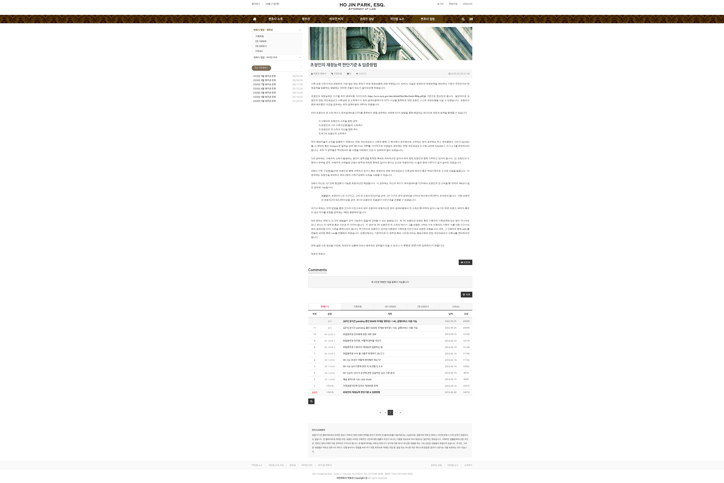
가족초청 (358, 307)
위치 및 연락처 (325, 465)
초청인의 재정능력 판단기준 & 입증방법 (361, 392)
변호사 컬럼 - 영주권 (263, 30)
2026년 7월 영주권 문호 (264, 84)
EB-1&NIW (390, 307)
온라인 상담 (367, 19)
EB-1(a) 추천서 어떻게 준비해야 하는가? (361, 360)
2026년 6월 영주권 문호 (264, 89)
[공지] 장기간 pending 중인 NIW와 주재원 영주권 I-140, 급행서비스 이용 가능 (379, 321)
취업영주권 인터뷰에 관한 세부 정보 (359, 334)
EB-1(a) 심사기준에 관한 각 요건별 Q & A (362, 366)
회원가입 (453, 4)
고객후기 (468, 465)
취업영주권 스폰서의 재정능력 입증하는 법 (362, 347)
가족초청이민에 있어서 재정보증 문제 (360, 386)
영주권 (306, 19)
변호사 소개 (275, 19)
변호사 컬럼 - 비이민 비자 (265, 57)
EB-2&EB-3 (423, 307)
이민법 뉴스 (397, 19)
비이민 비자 (336, 19)
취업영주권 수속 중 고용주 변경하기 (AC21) (363, 353)
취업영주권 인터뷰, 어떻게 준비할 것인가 (361, 341)
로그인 (440, 4)
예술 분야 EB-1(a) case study (357, 379)
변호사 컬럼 (428, 19)
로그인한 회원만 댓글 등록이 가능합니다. (390, 282)
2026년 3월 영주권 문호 (264, 101)
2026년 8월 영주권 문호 (264, 80)
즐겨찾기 (256, 4)
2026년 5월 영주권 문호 (264, 93)
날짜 (451, 314)
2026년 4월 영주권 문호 (264, 97)
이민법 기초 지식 (276, 465)
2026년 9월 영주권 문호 (264, 76)
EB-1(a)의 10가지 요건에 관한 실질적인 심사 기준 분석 (368, 373)
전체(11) (325, 307)
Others (455, 307)
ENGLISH (467, 4)
